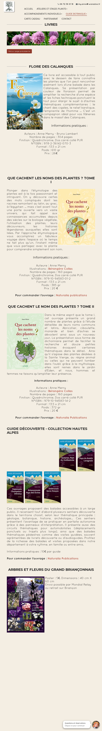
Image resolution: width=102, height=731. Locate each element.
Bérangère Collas (60, 391)
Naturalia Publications (71, 417)
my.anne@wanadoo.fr (89, 4)
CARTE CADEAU (32, 18)
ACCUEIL (28, 8)
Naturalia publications (71, 295)
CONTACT (66, 18)
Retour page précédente (19, 51)
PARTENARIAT (51, 18)
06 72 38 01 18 (66, 4)
